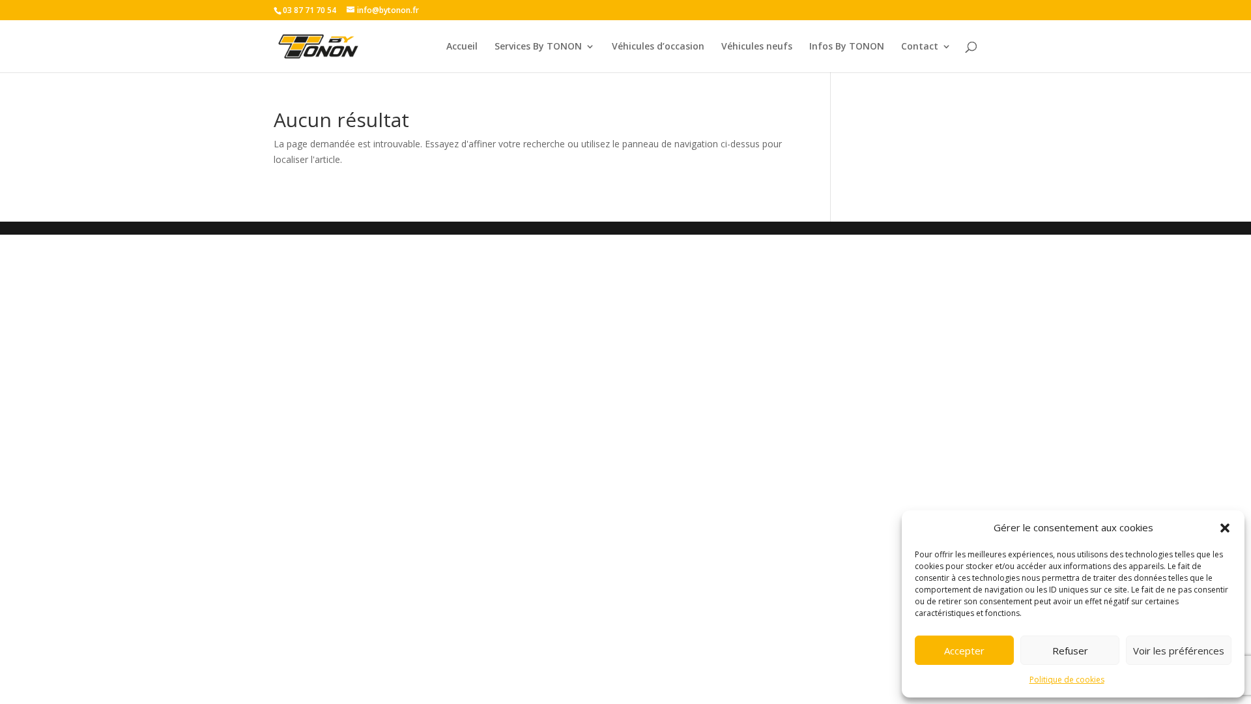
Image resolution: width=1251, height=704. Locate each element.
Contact (919, 47)
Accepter (964, 650)
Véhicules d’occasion (658, 47)
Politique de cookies (1066, 679)
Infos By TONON (846, 47)
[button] (1224, 528)
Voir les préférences (1178, 650)
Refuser (1070, 650)
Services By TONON (538, 47)
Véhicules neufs (756, 47)
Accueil (462, 47)
